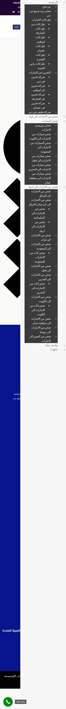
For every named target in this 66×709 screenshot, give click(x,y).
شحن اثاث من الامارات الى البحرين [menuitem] (37, 288)
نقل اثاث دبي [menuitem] (38, 24)
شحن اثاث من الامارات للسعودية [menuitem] (37, 257)
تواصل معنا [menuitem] (52, 345)
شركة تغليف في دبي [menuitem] (39, 112)
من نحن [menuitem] (46, 6)
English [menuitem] (54, 349)
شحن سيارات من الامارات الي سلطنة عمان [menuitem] (40, 178)
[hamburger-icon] (16, 27)
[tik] (14, 682)
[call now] (8, 701)
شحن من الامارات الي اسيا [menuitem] (43, 186)
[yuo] (13, 12)
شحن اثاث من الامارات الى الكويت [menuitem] (37, 310)
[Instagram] (18, 12)
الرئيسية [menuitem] (53, 2)
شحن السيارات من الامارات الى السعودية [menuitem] (40, 147)
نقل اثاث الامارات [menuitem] (41, 19)
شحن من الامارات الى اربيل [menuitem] (38, 226)
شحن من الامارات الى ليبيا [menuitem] (43, 116)
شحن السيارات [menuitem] (49, 120)
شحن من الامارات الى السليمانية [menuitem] (38, 213)
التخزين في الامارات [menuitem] (40, 72)
